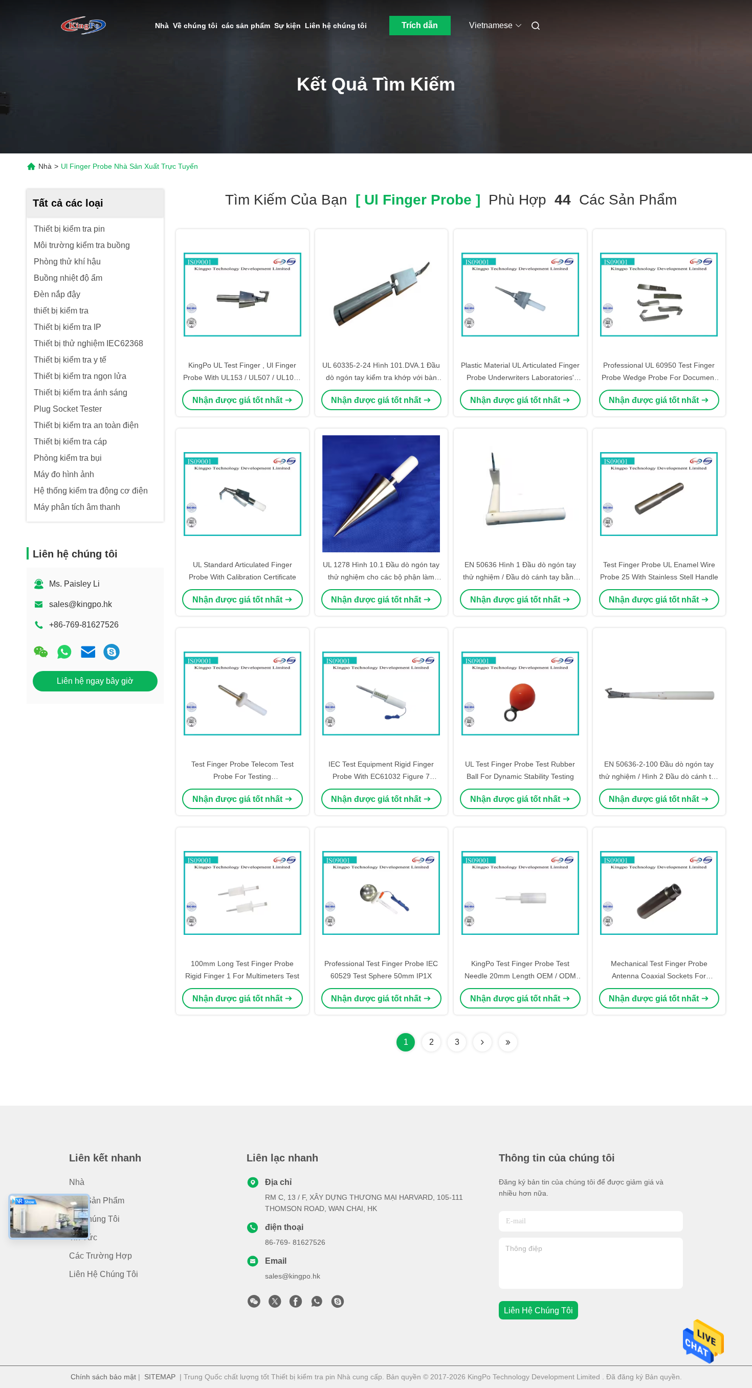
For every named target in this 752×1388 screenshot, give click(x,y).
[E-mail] (88, 651)
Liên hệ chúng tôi (336, 25)
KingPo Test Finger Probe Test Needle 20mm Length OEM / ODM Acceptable (520, 975)
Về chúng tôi (195, 25)
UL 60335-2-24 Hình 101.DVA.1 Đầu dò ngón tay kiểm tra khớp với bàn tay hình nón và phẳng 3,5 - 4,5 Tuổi (381, 377)
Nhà (162, 25)
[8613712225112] (316, 1304)
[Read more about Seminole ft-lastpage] (508, 1042)
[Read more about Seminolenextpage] (482, 1042)
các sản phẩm (246, 25)
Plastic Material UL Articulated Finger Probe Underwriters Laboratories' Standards (520, 377)
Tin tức (83, 1237)
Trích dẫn (420, 25)
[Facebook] (296, 1304)
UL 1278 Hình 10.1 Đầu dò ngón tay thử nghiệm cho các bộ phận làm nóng (381, 577)
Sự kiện (287, 25)
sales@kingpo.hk (80, 604)
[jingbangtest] (111, 651)
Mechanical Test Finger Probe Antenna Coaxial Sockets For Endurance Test (659, 975)
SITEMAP (159, 1377)
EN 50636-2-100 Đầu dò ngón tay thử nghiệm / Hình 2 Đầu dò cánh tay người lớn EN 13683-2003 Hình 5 (659, 776)
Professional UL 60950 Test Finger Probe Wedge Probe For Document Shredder (659, 377)
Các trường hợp (100, 1255)
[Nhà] (83, 25)
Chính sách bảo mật (103, 1377)
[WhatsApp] (64, 651)
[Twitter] (275, 1304)
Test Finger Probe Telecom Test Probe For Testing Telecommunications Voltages (242, 776)
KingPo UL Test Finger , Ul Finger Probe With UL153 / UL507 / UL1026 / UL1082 (242, 377)
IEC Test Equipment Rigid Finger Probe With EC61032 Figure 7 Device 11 (381, 776)
